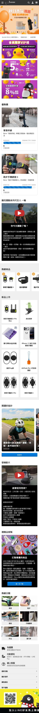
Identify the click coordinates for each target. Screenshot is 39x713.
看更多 (19, 455)
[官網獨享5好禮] (19, 69)
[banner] (10, 2)
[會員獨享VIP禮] (19, 49)
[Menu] (2, 2)
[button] (29, 2)
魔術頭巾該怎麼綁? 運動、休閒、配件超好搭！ (17, 444)
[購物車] (36, 2)
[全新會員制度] (19, 89)
